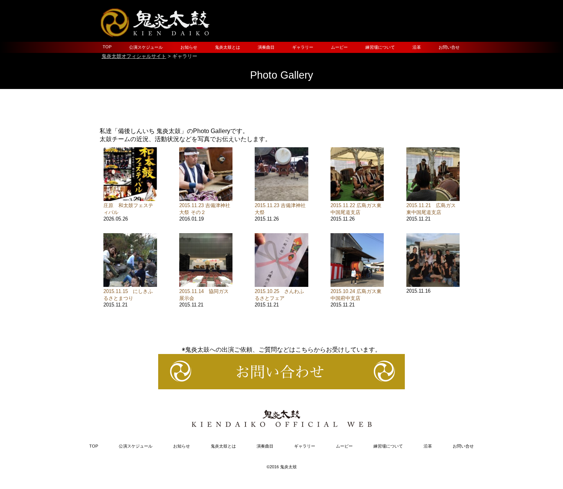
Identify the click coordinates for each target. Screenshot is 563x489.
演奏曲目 (266, 47)
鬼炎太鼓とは (227, 47)
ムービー (339, 47)
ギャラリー (302, 47)
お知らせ (188, 47)
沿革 (416, 47)
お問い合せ (449, 47)
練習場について (380, 47)
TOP (107, 46)
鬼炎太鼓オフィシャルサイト (133, 56)
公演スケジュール (146, 47)
